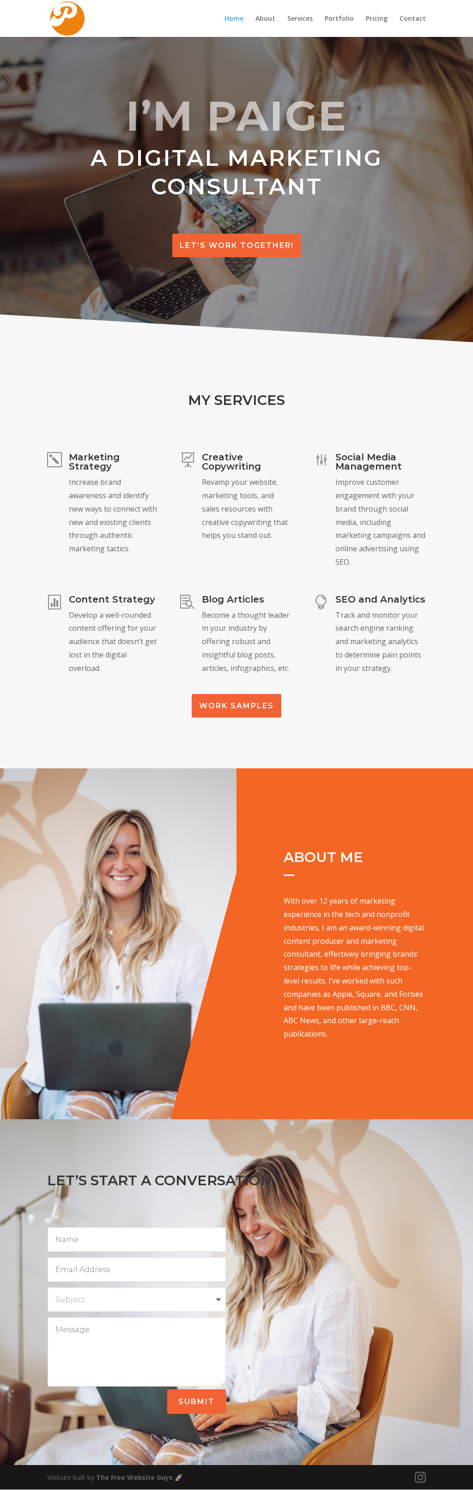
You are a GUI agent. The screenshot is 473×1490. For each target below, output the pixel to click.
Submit (196, 1401)
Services (300, 19)
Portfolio (339, 19)
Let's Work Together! (237, 245)
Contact (413, 19)
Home (233, 19)
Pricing (377, 19)
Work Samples (236, 705)
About (265, 19)
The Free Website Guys (134, 1477)
